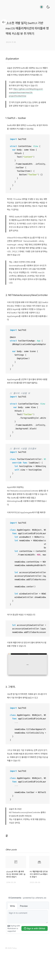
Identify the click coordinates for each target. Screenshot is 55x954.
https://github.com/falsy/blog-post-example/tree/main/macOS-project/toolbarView (26, 92)
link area (9, 857)
